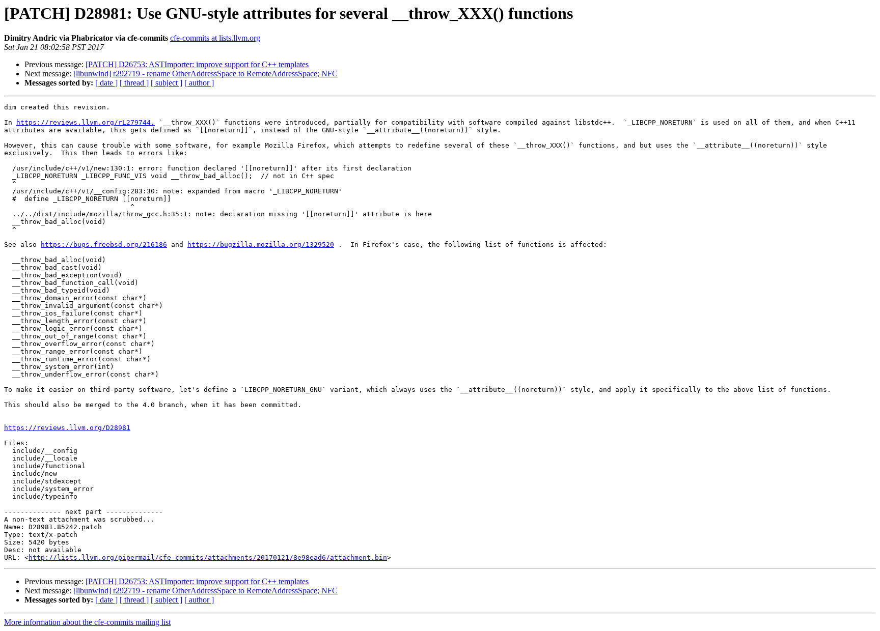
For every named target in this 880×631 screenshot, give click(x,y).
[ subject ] (166, 82)
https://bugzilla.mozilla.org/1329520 (260, 244)
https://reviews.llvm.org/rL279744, (85, 122)
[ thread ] (134, 82)
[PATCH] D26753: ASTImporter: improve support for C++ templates (197, 64)
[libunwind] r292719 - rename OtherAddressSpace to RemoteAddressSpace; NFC (205, 73)
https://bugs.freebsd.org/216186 (104, 244)
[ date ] (106, 82)
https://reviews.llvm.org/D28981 (67, 428)
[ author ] (199, 82)
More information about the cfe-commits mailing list (87, 622)
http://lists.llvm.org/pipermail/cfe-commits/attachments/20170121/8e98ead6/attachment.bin (208, 557)
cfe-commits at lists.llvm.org (215, 38)
